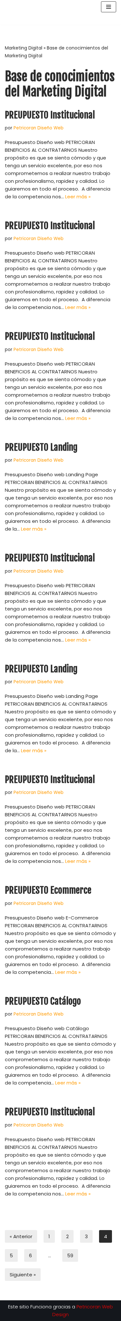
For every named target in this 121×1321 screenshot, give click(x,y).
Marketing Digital (23, 48)
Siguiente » (23, 1274)
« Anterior (21, 1236)
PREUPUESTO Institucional (50, 115)
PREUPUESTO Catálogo (43, 1001)
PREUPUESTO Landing (41, 447)
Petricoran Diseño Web (39, 128)
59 (70, 1255)
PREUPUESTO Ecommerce (48, 890)
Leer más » (78, 196)
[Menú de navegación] (108, 12)
